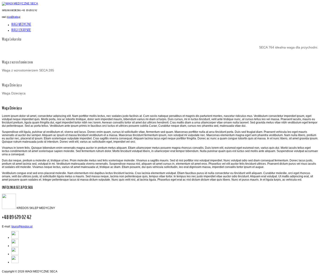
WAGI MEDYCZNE (21, 24)
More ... (6, 54)
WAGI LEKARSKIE (21, 30)
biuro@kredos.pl (13, 17)
